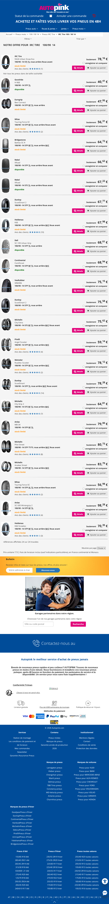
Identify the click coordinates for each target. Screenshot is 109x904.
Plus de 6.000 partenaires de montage (54, 707)
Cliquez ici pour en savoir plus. (28, 692)
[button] (105, 881)
